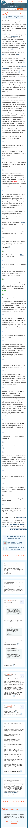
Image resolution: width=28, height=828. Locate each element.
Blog (12, 4)
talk (12, 49)
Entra (13, 1)
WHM (21, 255)
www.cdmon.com (14, 570)
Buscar (20, 9)
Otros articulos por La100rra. (12, 17)
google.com (14, 36)
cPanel (23, 222)
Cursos (22, 4)
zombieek (9, 674)
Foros (8, 4)
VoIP (3, 54)
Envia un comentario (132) (18, 529)
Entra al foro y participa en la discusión (14, 822)
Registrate (19, 1)
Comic (17, 6)
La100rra (10, 16)
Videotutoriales (10, 6)
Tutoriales (17, 4)
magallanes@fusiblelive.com (11, 792)
